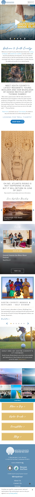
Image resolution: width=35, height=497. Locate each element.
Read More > (5, 319)
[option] (17, 22)
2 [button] (17, 38)
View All (17, 271)
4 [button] (18, 323)
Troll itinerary (22, 111)
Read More (7, 219)
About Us (17, 480)
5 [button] (21, 323)
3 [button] (20, 38)
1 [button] (14, 38)
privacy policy (13, 493)
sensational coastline (15, 53)
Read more (5, 111)
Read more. (22, 359)
